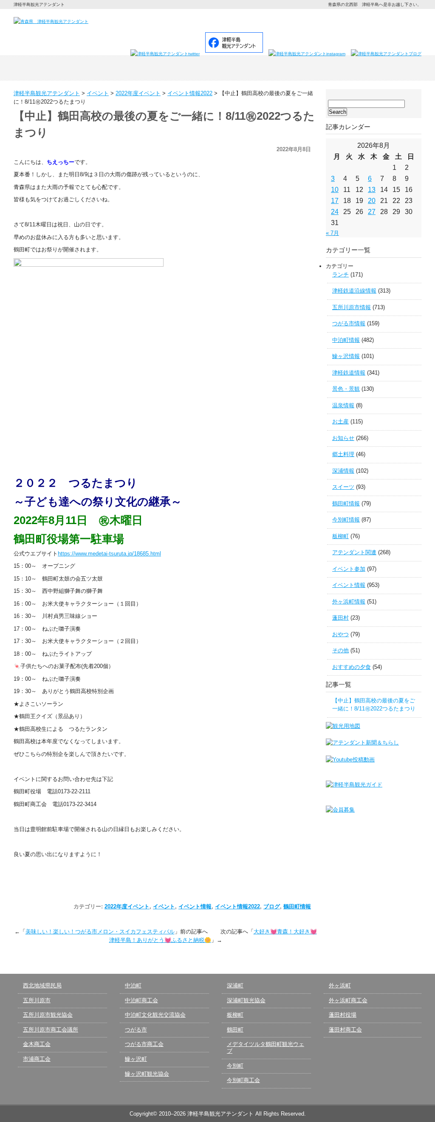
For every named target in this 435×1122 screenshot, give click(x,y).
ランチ (340, 274)
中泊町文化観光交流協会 (155, 1015)
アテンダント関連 (354, 552)
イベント (164, 906)
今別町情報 (346, 519)
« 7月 (332, 233)
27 (372, 211)
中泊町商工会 (141, 1000)
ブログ (271, 906)
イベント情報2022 (237, 906)
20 (372, 200)
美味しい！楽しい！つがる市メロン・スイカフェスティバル (100, 931)
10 (335, 189)
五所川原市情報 (351, 307)
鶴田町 (235, 1029)
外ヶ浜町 (340, 985)
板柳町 (340, 536)
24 (335, 211)
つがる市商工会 (144, 1044)
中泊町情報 (346, 340)
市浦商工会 (37, 1059)
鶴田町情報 (297, 906)
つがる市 (136, 1029)
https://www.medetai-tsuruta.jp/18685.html (109, 553)
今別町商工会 (243, 1080)
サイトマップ (402, 20)
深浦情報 (343, 471)
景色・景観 (346, 389)
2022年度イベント (127, 906)
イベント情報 (195, 906)
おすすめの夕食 (351, 667)
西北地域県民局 (42, 985)
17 (335, 200)
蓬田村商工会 (345, 1029)
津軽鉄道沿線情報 (354, 291)
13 (372, 189)
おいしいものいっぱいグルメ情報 (299, 68)
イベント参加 (348, 569)
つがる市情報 (348, 323)
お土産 (340, 421)
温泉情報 (343, 405)
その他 (340, 650)
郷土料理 (343, 454)
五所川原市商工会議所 (50, 1029)
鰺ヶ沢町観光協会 (147, 1074)
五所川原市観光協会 (48, 1015)
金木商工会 (37, 1044)
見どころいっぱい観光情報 (217, 68)
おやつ (340, 634)
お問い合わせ (315, 20)
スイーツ (343, 487)
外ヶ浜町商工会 (348, 1000)
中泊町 (133, 985)
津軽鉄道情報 (348, 372)
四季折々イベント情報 (136, 68)
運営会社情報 (361, 20)
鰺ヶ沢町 (136, 1059)
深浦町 (235, 985)
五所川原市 (37, 1000)
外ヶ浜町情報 (348, 601)
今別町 (235, 1066)
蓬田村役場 (342, 1015)
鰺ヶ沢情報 (346, 356)
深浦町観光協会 (246, 1000)
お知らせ (343, 438)
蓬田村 (340, 618)
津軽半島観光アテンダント (54, 68)
